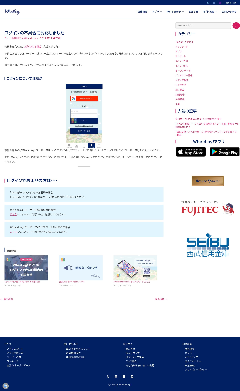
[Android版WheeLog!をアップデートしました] (139, 267)
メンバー (189, 353)
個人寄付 (130, 349)
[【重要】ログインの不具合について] (84, 267)
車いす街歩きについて (78, 349)
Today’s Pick (184, 42)
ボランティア (191, 357)
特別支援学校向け (76, 357)
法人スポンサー (134, 353)
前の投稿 (6, 299)
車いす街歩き (174, 12)
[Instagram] (220, 3)
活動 (178, 104)
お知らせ (193, 12)
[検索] (236, 25)
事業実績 (190, 365)
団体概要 (142, 12)
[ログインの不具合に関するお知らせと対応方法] (29, 267)
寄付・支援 (208, 12)
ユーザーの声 (14, 357)
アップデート (182, 47)
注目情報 (180, 99)
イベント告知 (182, 61)
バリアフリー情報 (184, 75)
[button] (160, 12)
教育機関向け (73, 353)
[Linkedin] (132, 376)
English (231, 3)
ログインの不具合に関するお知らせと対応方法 (22, 282)
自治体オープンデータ (18, 365)
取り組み (180, 90)
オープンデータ (183, 71)
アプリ (155, 12)
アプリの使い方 (15, 353)
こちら (13, 214)
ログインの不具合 (33, 46)
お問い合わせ (229, 12)
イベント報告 (182, 66)
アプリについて (15, 349)
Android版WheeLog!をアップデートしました (132, 282)
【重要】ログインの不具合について (72, 282)
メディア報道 (182, 80)
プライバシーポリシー (196, 369)
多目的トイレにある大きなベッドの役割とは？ (199, 119)
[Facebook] (214, 3)
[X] (208, 3)
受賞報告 (180, 95)
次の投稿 (161, 299)
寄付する (128, 344)
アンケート (181, 56)
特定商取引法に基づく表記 (140, 365)
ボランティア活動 (135, 357)
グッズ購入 (131, 361)
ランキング (181, 85)
